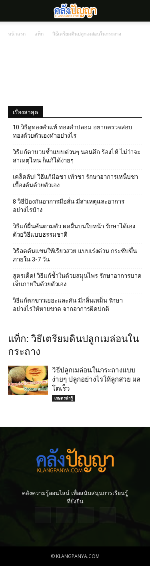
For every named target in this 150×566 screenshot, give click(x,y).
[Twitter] (108, 515)
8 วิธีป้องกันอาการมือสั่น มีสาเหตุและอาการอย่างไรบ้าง (68, 206)
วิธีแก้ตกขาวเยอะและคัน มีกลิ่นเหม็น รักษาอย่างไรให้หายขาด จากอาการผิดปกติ (68, 305)
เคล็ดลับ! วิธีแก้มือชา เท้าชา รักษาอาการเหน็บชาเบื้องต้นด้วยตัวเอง (75, 181)
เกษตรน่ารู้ (63, 398)
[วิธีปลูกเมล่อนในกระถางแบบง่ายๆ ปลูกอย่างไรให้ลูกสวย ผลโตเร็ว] (28, 380)
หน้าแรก (17, 33)
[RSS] (86, 515)
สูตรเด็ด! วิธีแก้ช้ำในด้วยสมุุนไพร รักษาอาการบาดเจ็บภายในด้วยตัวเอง (77, 280)
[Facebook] (43, 515)
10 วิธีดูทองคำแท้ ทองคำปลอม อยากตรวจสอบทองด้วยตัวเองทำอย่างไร (72, 131)
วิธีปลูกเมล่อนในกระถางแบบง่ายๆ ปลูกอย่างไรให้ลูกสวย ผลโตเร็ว (96, 379)
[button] (139, 11)
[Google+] (64, 515)
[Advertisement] (75, 71)
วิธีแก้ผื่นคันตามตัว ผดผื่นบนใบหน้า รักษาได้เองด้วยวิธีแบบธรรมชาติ (74, 230)
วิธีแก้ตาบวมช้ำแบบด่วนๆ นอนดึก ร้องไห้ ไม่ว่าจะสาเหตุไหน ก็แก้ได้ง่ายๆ (76, 156)
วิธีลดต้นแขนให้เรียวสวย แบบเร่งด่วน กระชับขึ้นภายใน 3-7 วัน (75, 255)
